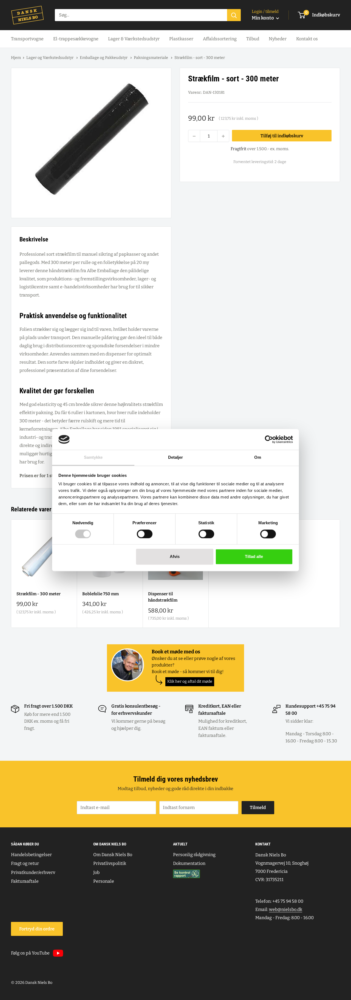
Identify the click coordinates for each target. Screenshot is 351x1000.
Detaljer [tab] (175, 457)
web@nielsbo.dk (285, 909)
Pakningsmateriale (151, 57)
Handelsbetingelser (31, 854)
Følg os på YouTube (30, 953)
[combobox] (141, 15)
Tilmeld (258, 807)
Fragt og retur (25, 863)
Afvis (175, 556)
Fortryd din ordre (37, 928)
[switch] (144, 533)
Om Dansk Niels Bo (112, 854)
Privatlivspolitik (109, 863)
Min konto (263, 18)
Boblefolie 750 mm (100, 593)
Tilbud (252, 38)
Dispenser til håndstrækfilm (162, 597)
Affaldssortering (220, 38)
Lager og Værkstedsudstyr (50, 57)
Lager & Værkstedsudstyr (134, 38)
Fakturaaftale (25, 881)
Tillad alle (254, 556)
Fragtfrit (238, 149)
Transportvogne (27, 38)
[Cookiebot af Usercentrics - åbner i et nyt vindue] (269, 439)
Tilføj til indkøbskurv (282, 135)
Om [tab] (257, 457)
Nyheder (278, 38)
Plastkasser (181, 38)
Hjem (16, 57)
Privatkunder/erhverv (33, 872)
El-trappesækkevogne (75, 38)
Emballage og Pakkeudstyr (104, 57)
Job (96, 872)
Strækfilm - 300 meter (38, 593)
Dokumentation (189, 863)
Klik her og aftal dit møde (189, 681)
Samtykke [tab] (93, 457)
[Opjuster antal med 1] (223, 136)
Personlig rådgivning (194, 854)
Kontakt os (307, 38)
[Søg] (234, 15)
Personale (103, 881)
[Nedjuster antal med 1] (194, 136)
